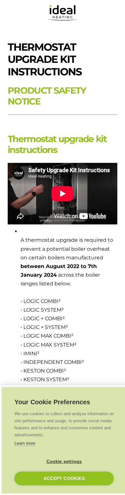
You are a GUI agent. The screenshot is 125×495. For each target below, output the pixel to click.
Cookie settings (64, 461)
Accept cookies (64, 478)
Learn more (24, 443)
